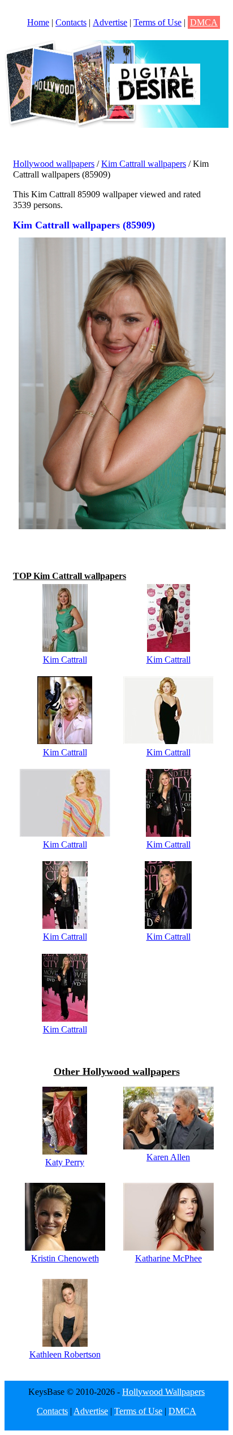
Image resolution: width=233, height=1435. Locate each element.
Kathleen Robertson (65, 1354)
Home (38, 22)
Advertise (110, 22)
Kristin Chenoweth (65, 1258)
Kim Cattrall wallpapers (143, 163)
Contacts (71, 22)
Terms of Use (157, 22)
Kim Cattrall (65, 659)
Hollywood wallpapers (53, 163)
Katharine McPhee (168, 1258)
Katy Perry (64, 1162)
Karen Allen (168, 1157)
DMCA (204, 22)
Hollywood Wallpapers (163, 1392)
